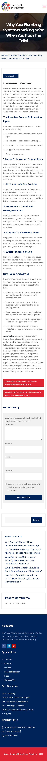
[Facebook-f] (4, 646)
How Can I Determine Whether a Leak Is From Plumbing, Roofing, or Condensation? (22, 578)
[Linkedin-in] (9, 646)
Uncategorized (10, 76)
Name (8, 443)
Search (36, 520)
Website (8, 470)
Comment (10, 424)
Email (8, 457)
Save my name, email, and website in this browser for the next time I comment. (24, 487)
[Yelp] (14, 646)
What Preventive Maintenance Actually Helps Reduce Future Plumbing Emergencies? (20, 560)
